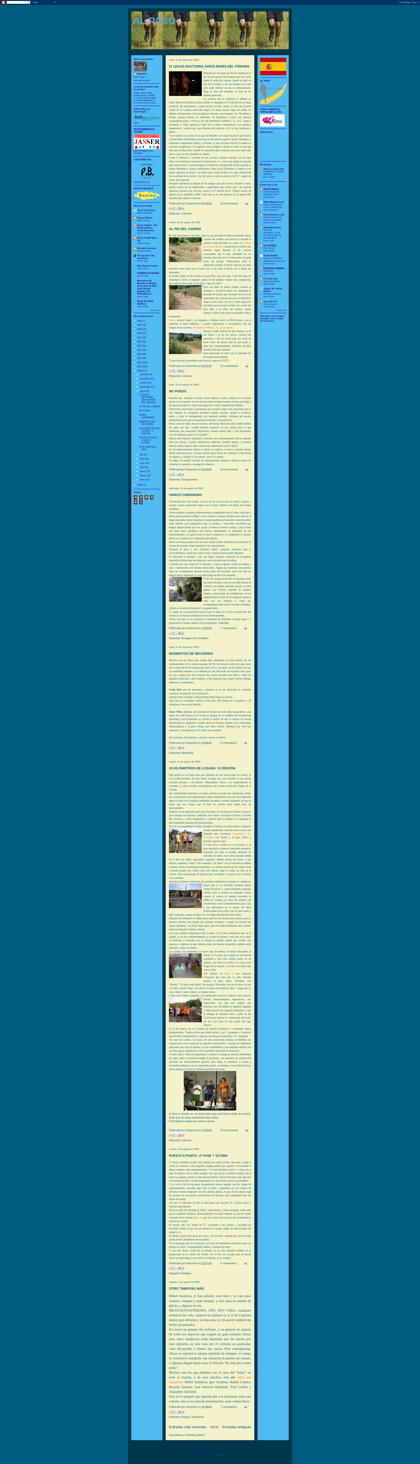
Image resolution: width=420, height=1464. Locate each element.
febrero (143, 475)
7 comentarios (228, 628)
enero (143, 479)
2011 (139, 362)
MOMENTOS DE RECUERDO (191, 653)
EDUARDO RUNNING (273, 268)
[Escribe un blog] (173, 208)
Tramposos (197, 1417)
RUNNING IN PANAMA (148, 273)
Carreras (186, 213)
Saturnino (142, 73)
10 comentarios (229, 203)
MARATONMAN (271, 189)
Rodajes (204, 638)
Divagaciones (189, 479)
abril (142, 467)
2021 (139, 321)
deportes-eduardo (272, 227)
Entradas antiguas (236, 1427)
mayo (143, 463)
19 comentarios (229, 469)
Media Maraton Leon (273, 202)
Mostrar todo (155, 310)
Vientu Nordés (270, 255)
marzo (143, 471)
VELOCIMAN (269, 245)
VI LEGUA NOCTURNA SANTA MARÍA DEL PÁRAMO (209, 66)
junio (142, 459)
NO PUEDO (177, 391)
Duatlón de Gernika (272, 294)
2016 (139, 341)
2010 (139, 366)
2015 (139, 346)
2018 (139, 333)
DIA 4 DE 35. (269, 248)
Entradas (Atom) (195, 1435)
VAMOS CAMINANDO (185, 495)
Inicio (214, 1427)
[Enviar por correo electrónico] (170, 208)
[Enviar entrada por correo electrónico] (246, 203)
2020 (139, 325)
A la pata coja (270, 278)
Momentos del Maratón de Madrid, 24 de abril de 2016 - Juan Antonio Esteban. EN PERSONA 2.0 (147, 287)
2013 (139, 354)
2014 (139, 350)
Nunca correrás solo (273, 169)
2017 (139, 337)
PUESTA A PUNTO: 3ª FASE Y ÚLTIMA (198, 1155)
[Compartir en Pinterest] (183, 208)
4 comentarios (228, 742)
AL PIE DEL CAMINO (185, 229)
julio (142, 454)
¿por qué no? (270, 301)
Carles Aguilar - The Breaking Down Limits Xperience (147, 228)
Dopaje (185, 1417)
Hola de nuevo (270, 304)
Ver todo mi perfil (142, 80)
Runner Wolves (145, 218)
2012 (139, 358)
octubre (143, 382)
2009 (139, 370)
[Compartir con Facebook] (179, 208)
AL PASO (154, 20)
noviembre (145, 378)
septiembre (145, 387)
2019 (139, 329)
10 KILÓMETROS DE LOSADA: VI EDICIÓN (202, 768)
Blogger (219, 1454)
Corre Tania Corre (146, 210)
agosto (143, 391)
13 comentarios (229, 366)
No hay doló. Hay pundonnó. (146, 256)
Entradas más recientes (187, 1427)
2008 (139, 485)
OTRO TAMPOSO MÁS (186, 1288)
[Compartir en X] (176, 208)
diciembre (145, 374)
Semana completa (271, 281)
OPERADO (268, 271)
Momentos (187, 752)
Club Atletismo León (273, 214)
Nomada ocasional (146, 248)
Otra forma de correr (147, 266)
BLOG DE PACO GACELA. (145, 302)
